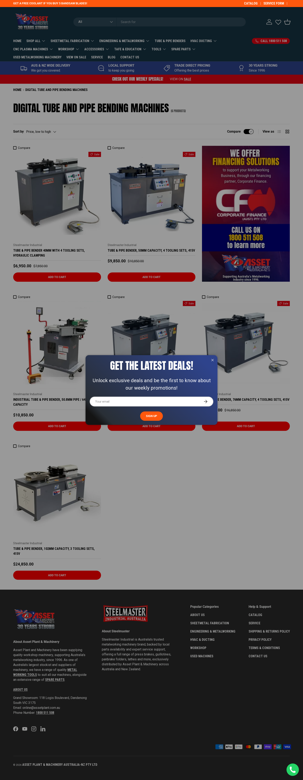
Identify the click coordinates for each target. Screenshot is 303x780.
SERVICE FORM (273, 3)
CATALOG (251, 3)
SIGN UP (151, 416)
